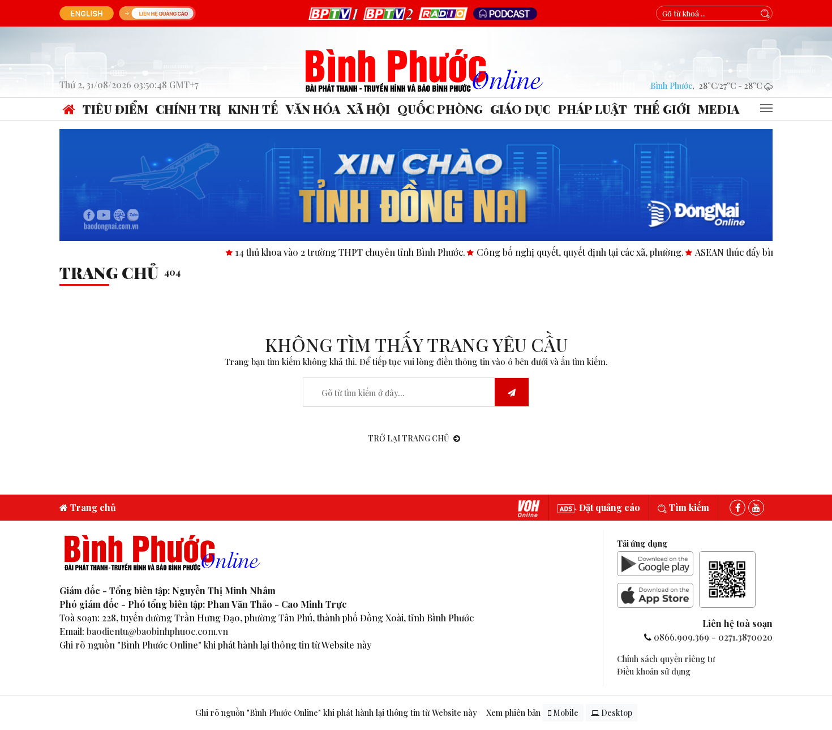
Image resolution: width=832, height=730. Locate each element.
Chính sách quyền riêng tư (666, 658)
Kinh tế (253, 109)
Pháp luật (592, 109)
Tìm (512, 392)
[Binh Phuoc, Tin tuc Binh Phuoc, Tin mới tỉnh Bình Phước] (424, 69)
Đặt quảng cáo (608, 507)
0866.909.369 (681, 637)
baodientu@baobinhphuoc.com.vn (157, 631)
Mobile (564, 712)
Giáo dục (520, 109)
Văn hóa (313, 109)
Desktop (615, 712)
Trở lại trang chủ (408, 438)
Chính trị (188, 109)
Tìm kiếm (688, 507)
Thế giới (662, 109)
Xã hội (368, 109)
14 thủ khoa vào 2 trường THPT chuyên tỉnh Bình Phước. (323, 252)
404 (172, 272)
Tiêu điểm (115, 109)
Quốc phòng (440, 109)
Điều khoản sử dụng (654, 671)
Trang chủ (108, 272)
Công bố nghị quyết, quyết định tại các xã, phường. (553, 252)
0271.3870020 (745, 637)
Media (718, 109)
